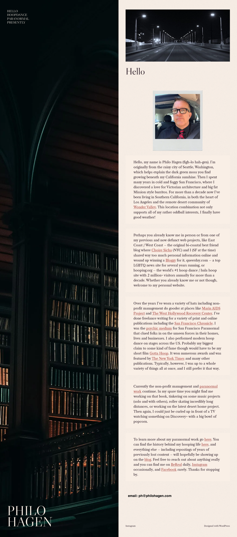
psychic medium (159, 328)
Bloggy (171, 260)
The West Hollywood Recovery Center (182, 313)
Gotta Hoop (159, 353)
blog (147, 460)
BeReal (176, 465)
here (207, 439)
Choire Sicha (162, 250)
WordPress (224, 526)
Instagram (199, 465)
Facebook (169, 470)
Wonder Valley (144, 207)
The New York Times (168, 358)
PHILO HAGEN (30, 516)
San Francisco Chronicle (193, 323)
